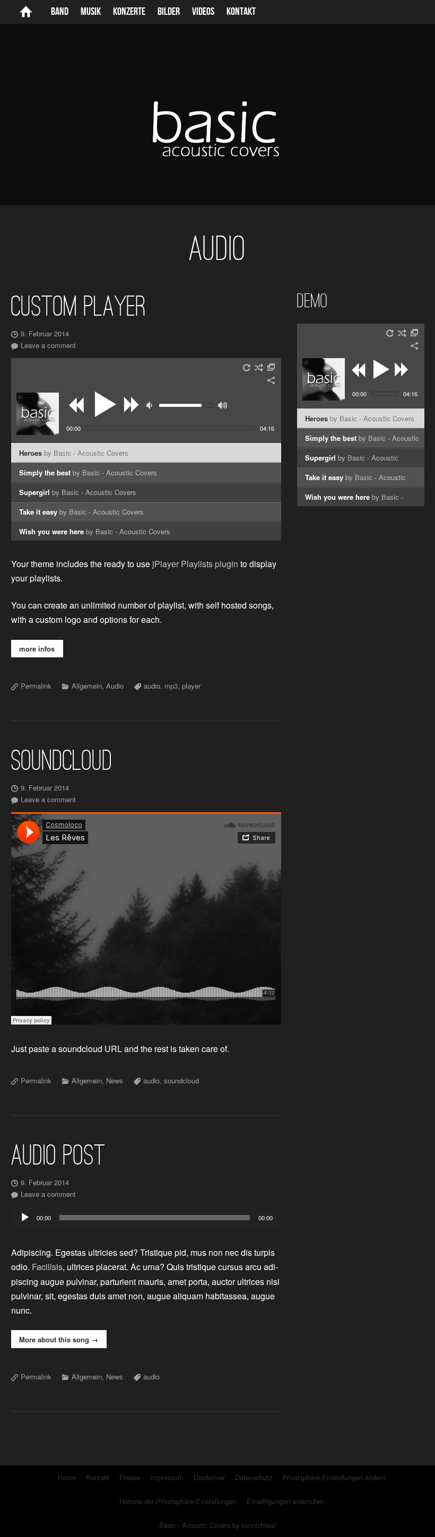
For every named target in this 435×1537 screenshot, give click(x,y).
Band (59, 11)
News (114, 1080)
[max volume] (222, 405)
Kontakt (241, 11)
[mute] (150, 405)
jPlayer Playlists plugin (195, 564)
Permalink (36, 686)
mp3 (171, 686)
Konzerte (129, 11)
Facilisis (47, 1267)
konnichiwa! (258, 1525)
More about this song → (58, 1339)
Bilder (169, 11)
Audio (115, 686)
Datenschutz (253, 1477)
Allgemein (87, 686)
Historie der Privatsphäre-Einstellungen (178, 1501)
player (191, 686)
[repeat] (247, 367)
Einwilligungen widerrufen (285, 1501)
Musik (91, 11)
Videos (203, 11)
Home (67, 1477)
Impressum (167, 1477)
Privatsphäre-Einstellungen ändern (334, 1477)
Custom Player (78, 306)
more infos (37, 649)
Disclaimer (209, 1477)
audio (152, 686)
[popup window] (271, 367)
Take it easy (81, 512)
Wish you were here (94, 531)
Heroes (73, 453)
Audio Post (58, 1155)
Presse (129, 1477)
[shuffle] (259, 367)
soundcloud (181, 1080)
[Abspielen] (25, 1217)
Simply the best (88, 472)
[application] (146, 1217)
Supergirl (77, 492)
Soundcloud (61, 760)
